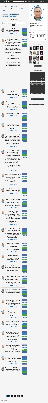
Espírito (42, 89)
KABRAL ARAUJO (13, 33)
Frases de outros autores (14, 14)
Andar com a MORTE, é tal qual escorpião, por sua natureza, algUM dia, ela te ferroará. (13, 30)
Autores (29, 1)
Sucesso (42, 91)
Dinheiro (32, 86)
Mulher (37, 78)
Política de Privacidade (40, 401)
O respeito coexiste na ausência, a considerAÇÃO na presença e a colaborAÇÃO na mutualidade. (13, 323)
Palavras (37, 84)
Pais (31, 91)
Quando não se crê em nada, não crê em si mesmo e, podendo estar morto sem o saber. (13, 190)
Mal (41, 80)
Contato (45, 401)
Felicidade (42, 78)
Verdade (42, 76)
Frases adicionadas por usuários (36, 104)
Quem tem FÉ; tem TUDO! (13, 113)
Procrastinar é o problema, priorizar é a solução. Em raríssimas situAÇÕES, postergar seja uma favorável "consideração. (12, 246)
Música (37, 91)
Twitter (27, 401)
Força (36, 86)
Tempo (32, 76)
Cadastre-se (42, 1)
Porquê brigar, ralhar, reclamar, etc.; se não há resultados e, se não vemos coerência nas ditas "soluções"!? (12, 202)
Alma (36, 80)
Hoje (36, 82)
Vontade (42, 93)
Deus (36, 76)
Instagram (31, 401)
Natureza (42, 86)
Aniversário (37, 93)
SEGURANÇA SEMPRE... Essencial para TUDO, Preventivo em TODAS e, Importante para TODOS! (12, 93)
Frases (26, 1)
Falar (36, 89)
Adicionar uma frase (38, 98)
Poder (41, 82)
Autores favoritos (13, 16)
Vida (36, 73)
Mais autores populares (37, 65)
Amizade (32, 80)
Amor (31, 73)
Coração (32, 78)
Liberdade (32, 84)
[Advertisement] (14, 80)
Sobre (34, 401)
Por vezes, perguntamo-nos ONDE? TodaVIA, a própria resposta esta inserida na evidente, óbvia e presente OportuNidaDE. (12, 104)
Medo (31, 82)
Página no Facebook (22, 401)
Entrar (38, 1)
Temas (33, 1)
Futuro (32, 93)
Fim (31, 89)
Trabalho (42, 84)
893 (21, 396)
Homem (42, 73)
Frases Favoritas (5, 16)
